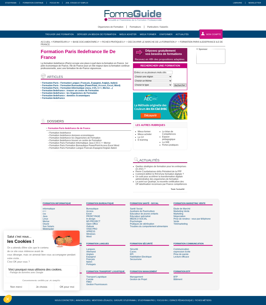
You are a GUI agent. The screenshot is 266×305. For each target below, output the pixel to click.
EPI (131, 254)
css (44, 213)
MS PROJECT (93, 221)
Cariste (89, 279)
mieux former (148, 34)
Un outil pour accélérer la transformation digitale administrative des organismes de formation (159, 177)
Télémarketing (181, 224)
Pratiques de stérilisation (142, 224)
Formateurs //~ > (63, 42)
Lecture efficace (181, 256)
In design (90, 219)
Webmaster (48, 229)
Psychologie (136, 221)
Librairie (237, 3)
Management (136, 277)
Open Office (92, 224)
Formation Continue (33, 3)
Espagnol (91, 256)
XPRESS (90, 231)
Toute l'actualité (178, 189)
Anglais (90, 254)
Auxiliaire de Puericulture (142, 211)
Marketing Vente (181, 211)
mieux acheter (128, 34)
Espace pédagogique (168, 138)
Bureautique (92, 208)
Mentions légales (102, 300)
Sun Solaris (48, 226)
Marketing (178, 213)
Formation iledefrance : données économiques (66, 95)
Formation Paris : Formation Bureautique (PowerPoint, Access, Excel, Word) (81, 85)
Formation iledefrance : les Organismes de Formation (69, 93)
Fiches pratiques (170, 145)
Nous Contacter (64, 300)
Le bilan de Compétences (169, 132)
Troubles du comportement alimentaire (149, 226)
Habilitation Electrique (141, 256)
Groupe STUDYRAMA (125, 300)
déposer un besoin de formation (96, 34)
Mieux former (144, 131)
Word (89, 236)
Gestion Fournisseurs (96, 284)
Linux (45, 219)
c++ (44, 211)
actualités (182, 34)
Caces (133, 251)
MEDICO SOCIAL (138, 219)
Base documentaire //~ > (87, 42)
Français (90, 259)
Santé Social (136, 208)
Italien (89, 262)
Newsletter (254, 3)
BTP (176, 277)
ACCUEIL (45, 42)
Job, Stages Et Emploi (77, 3)
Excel (89, 213)
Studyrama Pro (146, 300)
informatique (49, 208)
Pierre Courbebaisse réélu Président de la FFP (158, 171)
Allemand (91, 251)
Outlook (90, 226)
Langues (90, 249)
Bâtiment (178, 279)
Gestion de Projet (138, 279)
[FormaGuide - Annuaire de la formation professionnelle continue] (133, 24)
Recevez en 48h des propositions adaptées (159, 59)
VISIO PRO (91, 229)
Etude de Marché (182, 208)
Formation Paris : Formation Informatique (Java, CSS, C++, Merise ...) (77, 88)
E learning (143, 140)
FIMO (89, 282)
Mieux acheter (145, 134)
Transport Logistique (96, 277)
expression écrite (182, 251)
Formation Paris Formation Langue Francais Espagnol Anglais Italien (83, 148)
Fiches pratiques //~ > (115, 42)
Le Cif (140, 137)
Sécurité (134, 249)
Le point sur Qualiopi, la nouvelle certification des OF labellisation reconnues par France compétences (161, 182)
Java (45, 216)
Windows (90, 234)
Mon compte (213, 34)
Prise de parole (181, 254)
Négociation (179, 216)
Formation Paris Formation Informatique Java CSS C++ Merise (80, 143)
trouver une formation (59, 34)
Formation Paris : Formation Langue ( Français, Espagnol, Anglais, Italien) (79, 83)
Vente (176, 221)
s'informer (165, 34)
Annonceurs (83, 300)
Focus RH (54, 3)
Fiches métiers (203, 300)
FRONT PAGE (93, 216)
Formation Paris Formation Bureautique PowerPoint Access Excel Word (84, 145)
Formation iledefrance (53, 98)
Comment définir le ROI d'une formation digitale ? (160, 174)
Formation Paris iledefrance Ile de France (69, 128)
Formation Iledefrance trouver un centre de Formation (75, 140)
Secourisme (136, 259)
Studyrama (10, 3)
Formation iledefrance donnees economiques (71, 135)
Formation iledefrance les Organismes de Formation (74, 138)
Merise (46, 221)
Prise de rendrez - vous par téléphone (192, 219)
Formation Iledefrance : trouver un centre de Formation (70, 90)
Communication (181, 249)
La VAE (165, 142)
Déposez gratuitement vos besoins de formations (163, 52)
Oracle (46, 224)
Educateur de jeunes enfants (144, 213)
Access (89, 211)
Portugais (91, 264)
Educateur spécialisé (140, 216)
